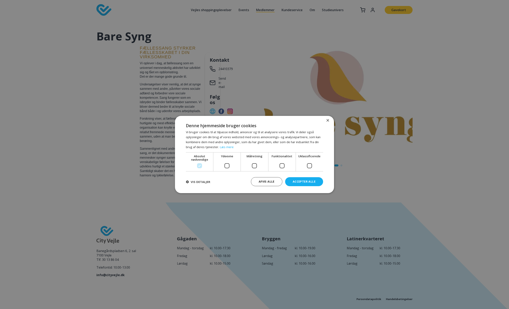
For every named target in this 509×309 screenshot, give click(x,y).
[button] (198, 182)
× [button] (327, 120)
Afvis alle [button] (267, 181)
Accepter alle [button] (304, 181)
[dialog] (254, 154)
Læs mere (227, 147)
